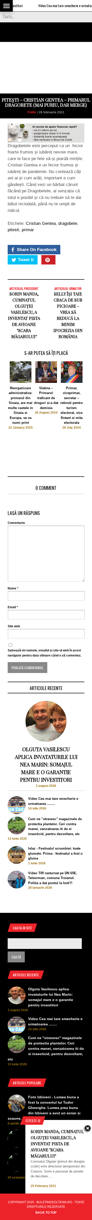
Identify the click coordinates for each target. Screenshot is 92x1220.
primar (28, 229)
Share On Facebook (36, 249)
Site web (14, 626)
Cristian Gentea (41, 223)
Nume (13, 588)
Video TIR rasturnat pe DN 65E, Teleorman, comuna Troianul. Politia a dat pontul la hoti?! (52, 878)
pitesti (13, 229)
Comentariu (16, 523)
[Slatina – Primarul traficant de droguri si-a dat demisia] (46, 382)
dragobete (67, 223)
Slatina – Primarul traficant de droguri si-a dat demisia (46, 398)
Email (13, 607)
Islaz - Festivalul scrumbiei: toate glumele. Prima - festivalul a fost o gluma (55, 853)
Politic (32, 112)
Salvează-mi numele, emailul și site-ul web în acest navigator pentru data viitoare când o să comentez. (44, 653)
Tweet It (26, 259)
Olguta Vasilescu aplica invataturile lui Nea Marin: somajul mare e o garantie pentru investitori (46, 764)
